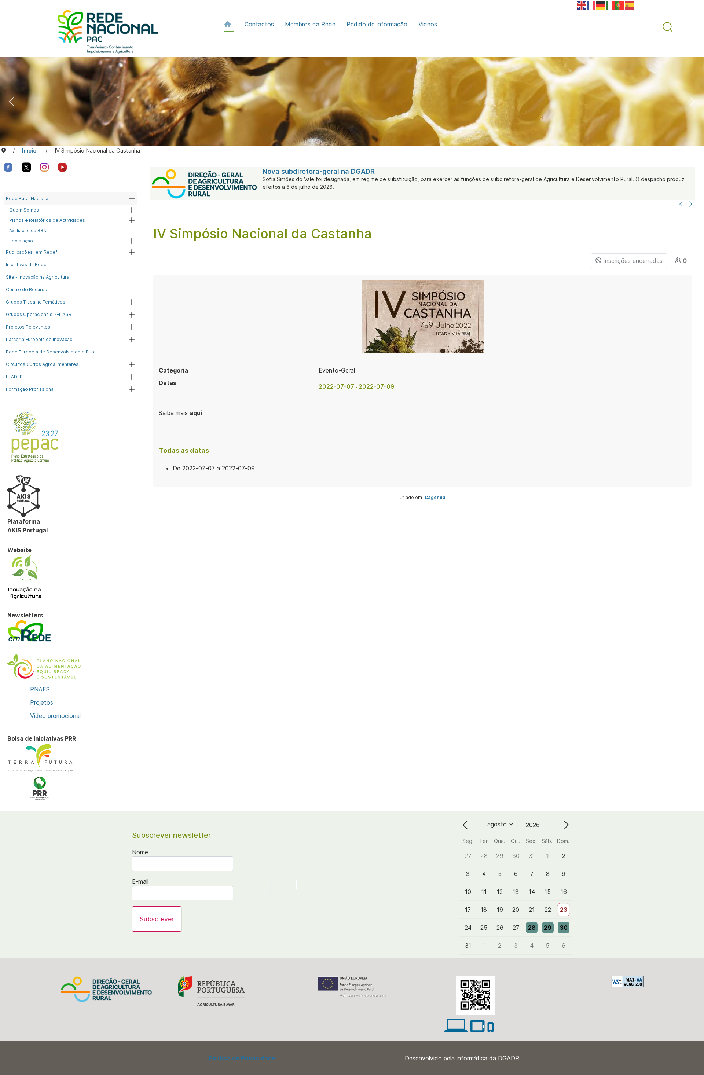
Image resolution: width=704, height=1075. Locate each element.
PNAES (40, 689)
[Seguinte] (690, 204)
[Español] (629, 4)
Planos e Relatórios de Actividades (47, 220)
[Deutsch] (601, 4)
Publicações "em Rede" (31, 252)
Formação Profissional (30, 389)
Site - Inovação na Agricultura (37, 277)
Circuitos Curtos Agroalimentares (42, 364)
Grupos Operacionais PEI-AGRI (39, 314)
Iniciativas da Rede (26, 264)
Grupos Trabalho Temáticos (35, 302)
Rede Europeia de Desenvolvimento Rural (51, 352)
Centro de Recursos (28, 289)
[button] (668, 27)
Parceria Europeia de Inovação (39, 339)
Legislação (21, 240)
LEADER (14, 376)
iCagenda (434, 497)
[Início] (229, 24)
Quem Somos (24, 210)
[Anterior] (681, 204)
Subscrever (157, 919)
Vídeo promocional (55, 715)
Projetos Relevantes (28, 327)
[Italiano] (610, 4)
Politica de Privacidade (242, 1058)
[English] (582, 4)
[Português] (620, 4)
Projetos (41, 702)
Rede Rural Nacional (28, 198)
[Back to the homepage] (104, 33)
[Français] (591, 4)
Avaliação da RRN (28, 230)
